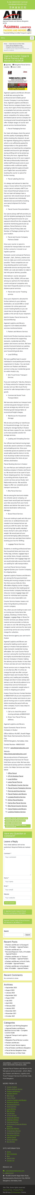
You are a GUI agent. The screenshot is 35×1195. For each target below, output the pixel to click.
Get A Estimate (12, 1154)
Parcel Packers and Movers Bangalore (18, 1048)
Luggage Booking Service (16, 797)
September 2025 (11, 988)
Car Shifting (11, 1113)
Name (6, 878)
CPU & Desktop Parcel (15, 776)
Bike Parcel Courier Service (17, 806)
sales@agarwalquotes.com (17, 4)
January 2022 (10, 1008)
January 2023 (10, 993)
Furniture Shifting (12, 1122)
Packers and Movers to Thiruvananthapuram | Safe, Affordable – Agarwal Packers (18, 952)
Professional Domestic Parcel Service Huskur (16, 826)
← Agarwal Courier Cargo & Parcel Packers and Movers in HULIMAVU (15, 912)
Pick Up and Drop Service (16, 791)
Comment (7, 853)
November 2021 (11, 1013)
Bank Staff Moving (13, 1128)
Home (5, 43)
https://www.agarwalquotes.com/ (15, 754)
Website (6, 894)
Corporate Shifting (13, 1118)
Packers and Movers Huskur (15, 820)
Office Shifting (12, 1115)
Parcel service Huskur (13, 823)
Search (6, 931)
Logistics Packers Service (17, 812)
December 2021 (11, 1011)
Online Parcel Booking (15, 800)
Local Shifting (12, 779)
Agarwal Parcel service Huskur (16, 818)
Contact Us (10, 1160)
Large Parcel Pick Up (15, 782)
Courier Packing (12, 1087)
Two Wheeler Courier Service (18, 785)
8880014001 (16, 2)
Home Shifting (11, 1107)
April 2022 (9, 1003)
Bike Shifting (11, 1111)
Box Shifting (11, 1142)
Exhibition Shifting (13, 1120)
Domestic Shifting (13, 1102)
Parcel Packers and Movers (17, 794)
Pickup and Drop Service (14, 1089)
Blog (8, 1156)
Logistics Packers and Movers (16, 1100)
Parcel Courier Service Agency (16, 1045)
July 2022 (9, 1000)
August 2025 (10, 990)
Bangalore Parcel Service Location (15, 47)
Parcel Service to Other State (16, 43)
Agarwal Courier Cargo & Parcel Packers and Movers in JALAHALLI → (17, 921)
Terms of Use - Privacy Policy (13, 1190)
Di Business (16, 1192)
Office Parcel (12, 773)
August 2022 (10, 998)
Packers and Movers (12, 1043)
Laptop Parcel (11, 1137)
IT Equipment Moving (14, 1131)
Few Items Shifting (13, 1135)
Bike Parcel (10, 1096)
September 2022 (11, 995)
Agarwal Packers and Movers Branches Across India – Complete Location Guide (16, 1031)
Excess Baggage (12, 1140)
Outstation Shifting (13, 1133)
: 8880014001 (9, 1173)
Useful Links (11, 1158)
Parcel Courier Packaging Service (19, 788)
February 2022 (10, 1006)
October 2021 (10, 1016)
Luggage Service (12, 1093)
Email (6, 886)
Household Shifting (13, 1104)
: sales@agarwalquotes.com (14, 1171)
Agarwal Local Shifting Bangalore (17, 1026)
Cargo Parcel (11, 1098)
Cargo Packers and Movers (17, 809)
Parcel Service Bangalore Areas (14, 45)
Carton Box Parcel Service (17, 803)
